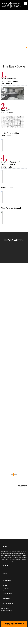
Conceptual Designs (7, 593)
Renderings (6, 588)
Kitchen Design (6, 598)
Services (5, 573)
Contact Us (5, 576)
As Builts (5, 585)
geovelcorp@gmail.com (6, 610)
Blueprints (5, 590)
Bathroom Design (7, 595)
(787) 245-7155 (5, 608)
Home (4, 570)
